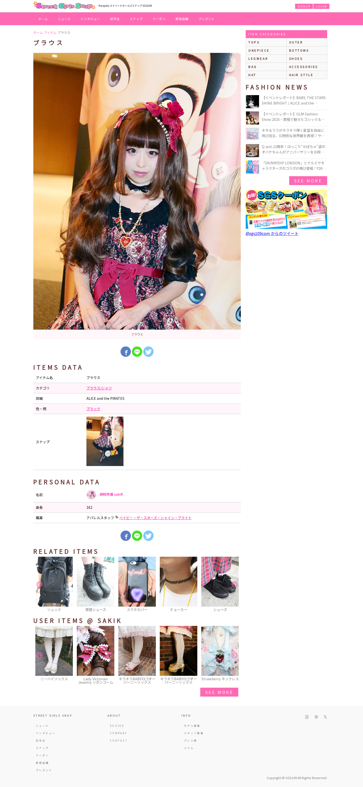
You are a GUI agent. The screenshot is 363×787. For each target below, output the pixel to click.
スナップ (136, 19)
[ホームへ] (64, 5)
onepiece (259, 50)
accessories (303, 66)
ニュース (64, 19)
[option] (137, 196)
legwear (258, 58)
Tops (254, 42)
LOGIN (321, 6)
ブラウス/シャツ (99, 387)
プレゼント (207, 19)
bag (252, 66)
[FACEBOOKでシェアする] (126, 351)
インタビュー (90, 19)
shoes (296, 58)
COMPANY (118, 733)
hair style (301, 75)
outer (296, 42)
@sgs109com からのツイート (272, 233)
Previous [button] (39, 584)
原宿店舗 (182, 19)
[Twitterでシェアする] (148, 351)
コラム (189, 748)
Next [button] (234, 584)
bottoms (299, 50)
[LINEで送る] (137, 351)
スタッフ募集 (194, 733)
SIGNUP (304, 6)
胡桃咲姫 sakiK (111, 494)
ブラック (93, 408)
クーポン (159, 19)
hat (252, 75)
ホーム (43, 19)
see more (219, 692)
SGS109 (117, 725)
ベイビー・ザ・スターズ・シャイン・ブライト (155, 517)
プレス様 (190, 740)
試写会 (115, 19)
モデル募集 (192, 725)
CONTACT (119, 740)
